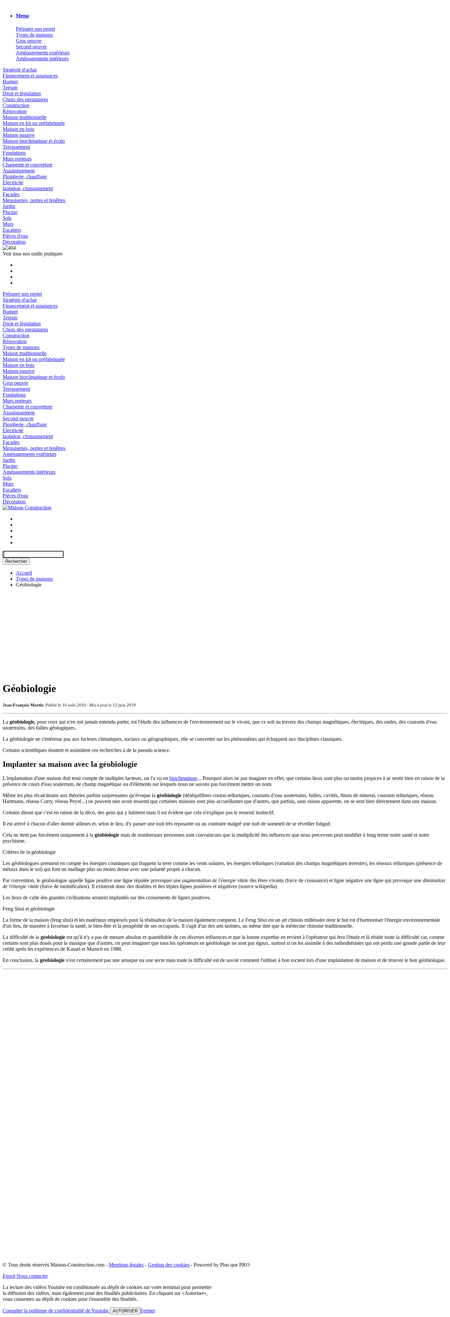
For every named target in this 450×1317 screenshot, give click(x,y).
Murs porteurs (17, 159)
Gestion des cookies (168, 1265)
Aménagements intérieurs (42, 58)
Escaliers (12, 230)
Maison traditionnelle (24, 117)
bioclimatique (183, 778)
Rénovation (15, 111)
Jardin (9, 206)
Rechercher (16, 561)
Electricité (13, 182)
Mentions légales (126, 1265)
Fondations (14, 153)
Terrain (10, 87)
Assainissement (19, 170)
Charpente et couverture (27, 164)
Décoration (14, 242)
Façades (11, 194)
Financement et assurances (30, 75)
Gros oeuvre (29, 41)
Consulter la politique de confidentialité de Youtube (56, 1310)
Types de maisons (34, 35)
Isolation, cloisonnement (28, 188)
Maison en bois (18, 129)
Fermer (147, 1310)
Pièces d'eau (15, 236)
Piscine (10, 212)
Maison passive (19, 135)
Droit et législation (22, 93)
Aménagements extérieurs (43, 52)
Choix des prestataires (25, 99)
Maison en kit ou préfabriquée (34, 123)
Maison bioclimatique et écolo (34, 141)
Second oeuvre (31, 46)
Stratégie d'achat (20, 70)
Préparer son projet (35, 29)
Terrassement (16, 147)
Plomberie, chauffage (25, 176)
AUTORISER (125, 1310)
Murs (8, 224)
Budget (10, 81)
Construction (16, 105)
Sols (7, 218)
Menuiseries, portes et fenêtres (34, 200)
